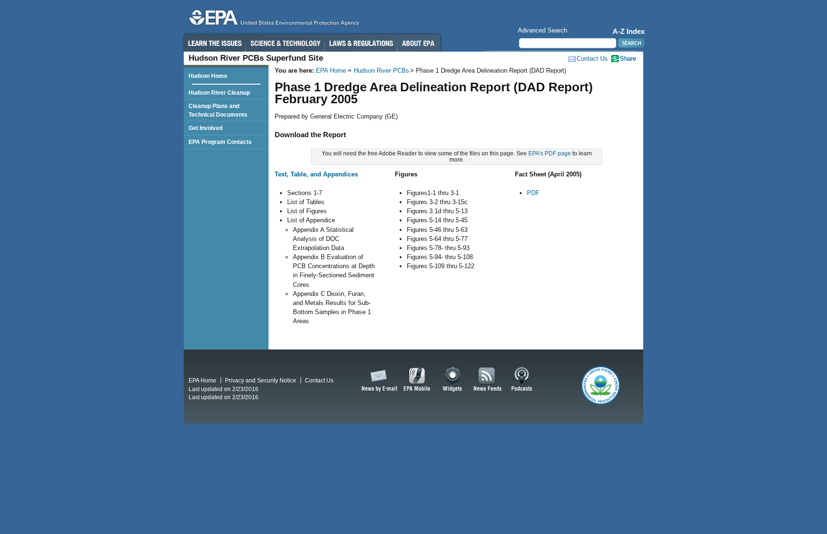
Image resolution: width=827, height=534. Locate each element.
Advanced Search (542, 30)
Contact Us (592, 58)
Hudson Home (208, 76)
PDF (533, 192)
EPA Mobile (417, 379)
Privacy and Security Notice (260, 380)
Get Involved (206, 128)
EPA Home (331, 70)
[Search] (630, 43)
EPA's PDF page (549, 153)
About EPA (419, 43)
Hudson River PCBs (381, 70)
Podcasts (521, 379)
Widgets (453, 379)
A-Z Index (629, 31)
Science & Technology (285, 43)
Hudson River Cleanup (219, 92)
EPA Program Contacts (220, 142)
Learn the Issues (214, 43)
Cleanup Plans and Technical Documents (218, 110)
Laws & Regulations (361, 43)
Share (628, 58)
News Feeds (488, 379)
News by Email (377, 379)
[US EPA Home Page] (272, 20)
